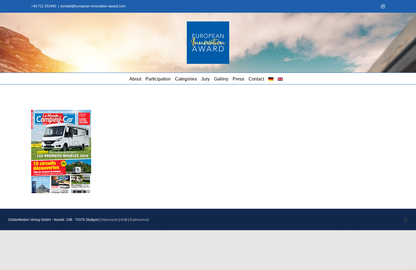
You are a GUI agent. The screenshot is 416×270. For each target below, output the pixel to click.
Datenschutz (139, 220)
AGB (123, 220)
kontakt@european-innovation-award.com (93, 6)
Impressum (109, 220)
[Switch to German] (270, 78)
